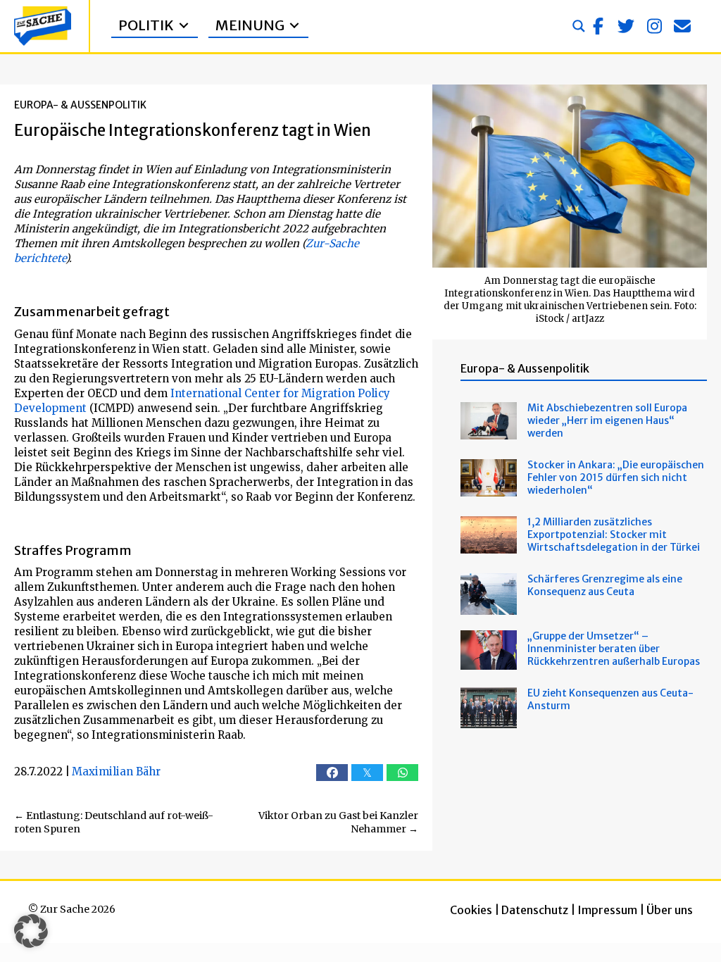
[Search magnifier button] (578, 26)
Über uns (669, 910)
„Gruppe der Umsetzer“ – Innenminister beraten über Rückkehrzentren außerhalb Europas (613, 649)
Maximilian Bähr (116, 771)
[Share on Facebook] (332, 772)
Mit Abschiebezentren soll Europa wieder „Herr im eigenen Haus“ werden (607, 420)
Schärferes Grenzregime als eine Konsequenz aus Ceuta (604, 585)
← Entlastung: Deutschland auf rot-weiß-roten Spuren (113, 822)
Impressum (607, 910)
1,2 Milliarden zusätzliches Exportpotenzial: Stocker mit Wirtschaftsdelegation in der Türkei (613, 535)
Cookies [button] (471, 910)
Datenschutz (534, 910)
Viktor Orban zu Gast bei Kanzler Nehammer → (338, 822)
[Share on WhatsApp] (402, 772)
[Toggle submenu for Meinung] (294, 26)
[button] (597, 26)
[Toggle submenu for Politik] (183, 26)
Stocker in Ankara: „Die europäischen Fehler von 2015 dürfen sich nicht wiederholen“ (615, 477)
